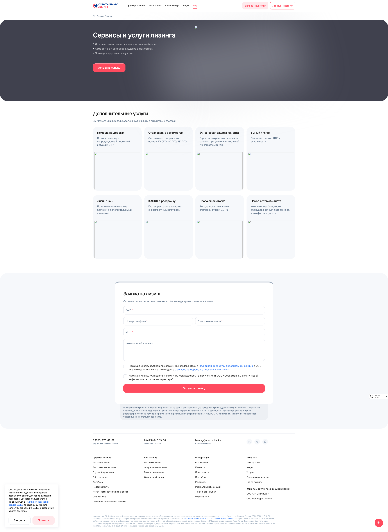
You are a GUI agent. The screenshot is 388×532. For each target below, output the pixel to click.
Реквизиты (200, 482)
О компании (201, 462)
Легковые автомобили (104, 467)
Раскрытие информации (207, 487)
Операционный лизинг (155, 467)
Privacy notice (377, 396)
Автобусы (98, 482)
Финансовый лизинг (154, 477)
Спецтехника (99, 496)
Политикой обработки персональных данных (226, 365)
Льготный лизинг (152, 462)
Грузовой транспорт (103, 472)
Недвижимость (101, 487)
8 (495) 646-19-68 (155, 440)
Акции (185, 5)
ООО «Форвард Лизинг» (259, 498)
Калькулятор (172, 5)
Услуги (250, 472)
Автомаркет (155, 5)
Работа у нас (202, 496)
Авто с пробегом (101, 462)
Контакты (200, 467)
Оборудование (100, 477)
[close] (386, 396)
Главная (100, 16)
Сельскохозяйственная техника (109, 501)
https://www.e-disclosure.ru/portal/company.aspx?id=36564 (208, 518)
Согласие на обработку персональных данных (203, 369)
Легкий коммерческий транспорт (110, 491)
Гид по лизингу (254, 482)
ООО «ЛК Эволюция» (258, 493)
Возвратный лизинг (154, 472)
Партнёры (200, 477)
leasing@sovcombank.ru (208, 440)
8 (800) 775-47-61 (103, 440)
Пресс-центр (202, 472)
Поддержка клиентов (258, 477)
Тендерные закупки (205, 491)
